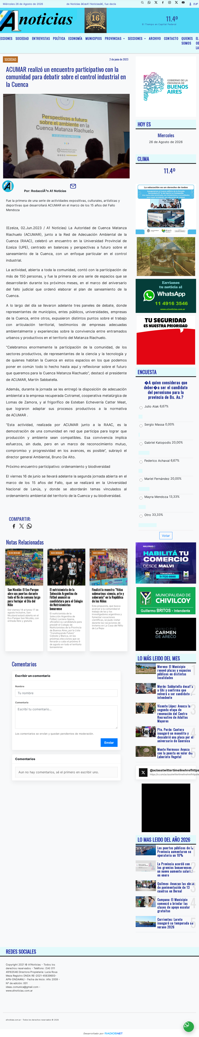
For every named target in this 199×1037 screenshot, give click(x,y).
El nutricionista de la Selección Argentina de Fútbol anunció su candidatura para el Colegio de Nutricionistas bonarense (66, 599)
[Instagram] (171, 4)
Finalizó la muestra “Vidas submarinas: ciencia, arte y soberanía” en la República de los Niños (108, 595)
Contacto (171, 38)
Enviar (109, 743)
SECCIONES (135, 38)
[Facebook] (164, 4)
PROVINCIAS (113, 38)
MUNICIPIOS (94, 38)
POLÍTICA (59, 38)
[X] (157, 4)
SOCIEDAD (22, 38)
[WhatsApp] (150, 4)
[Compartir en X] (21, 526)
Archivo (155, 38)
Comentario (21, 702)
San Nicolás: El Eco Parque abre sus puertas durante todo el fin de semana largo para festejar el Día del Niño (24, 597)
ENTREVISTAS (41, 38)
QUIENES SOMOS (187, 40)
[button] (144, 4)
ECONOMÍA (75, 38)
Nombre (19, 686)
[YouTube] (184, 4)
